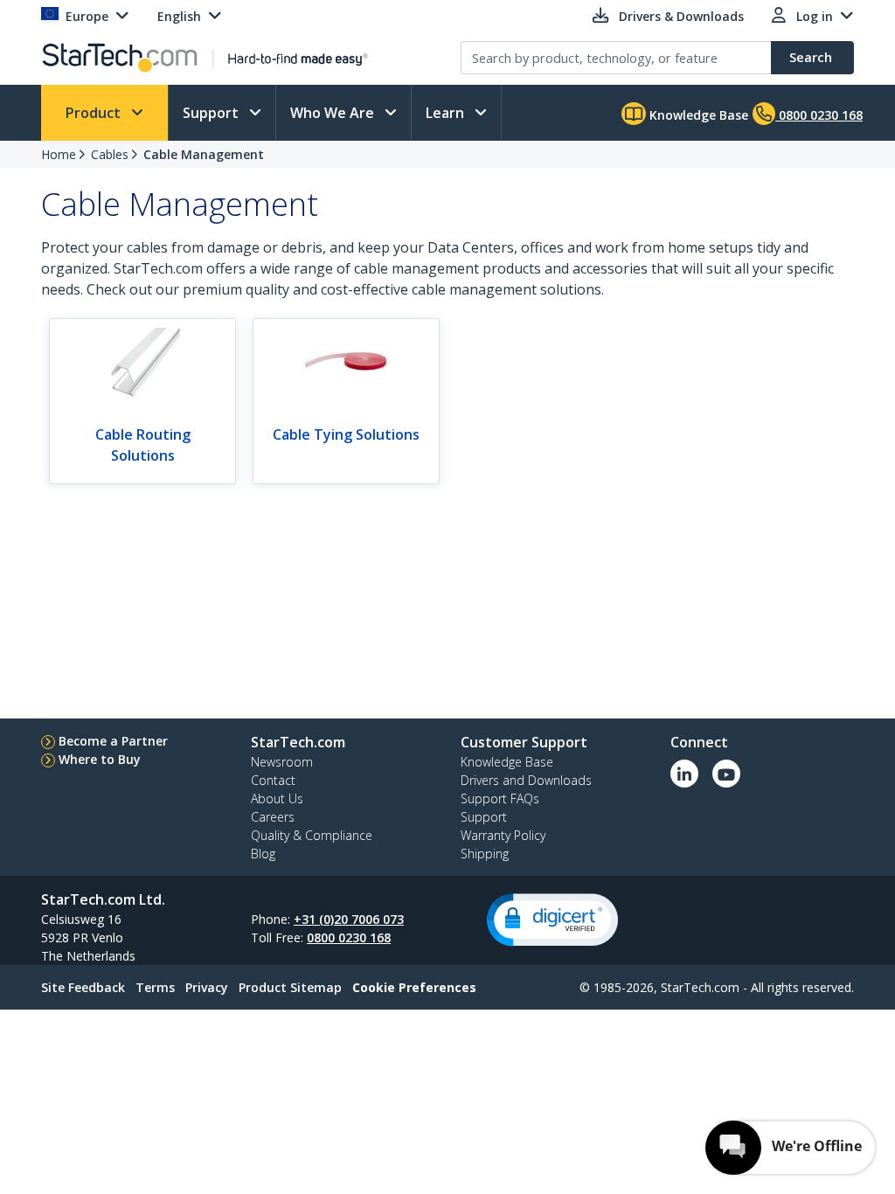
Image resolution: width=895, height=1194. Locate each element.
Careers (273, 817)
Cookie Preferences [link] (414, 987)
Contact (273, 780)
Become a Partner (113, 740)
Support (212, 112)
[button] (552, 920)
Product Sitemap (290, 987)
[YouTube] (726, 774)
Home (58, 154)
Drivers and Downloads (526, 780)
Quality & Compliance (311, 835)
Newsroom (282, 761)
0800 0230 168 (349, 937)
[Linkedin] (684, 774)
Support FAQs (500, 798)
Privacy (206, 987)
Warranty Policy (503, 835)
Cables (109, 154)
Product (95, 112)
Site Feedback (83, 987)
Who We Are (334, 112)
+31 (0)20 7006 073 (349, 919)
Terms (155, 987)
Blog (263, 853)
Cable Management (203, 154)
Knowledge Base (697, 115)
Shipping (485, 853)
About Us (277, 798)
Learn (447, 112)
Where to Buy (100, 759)
